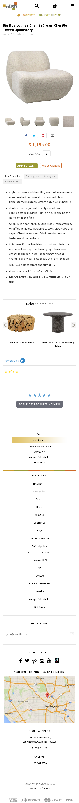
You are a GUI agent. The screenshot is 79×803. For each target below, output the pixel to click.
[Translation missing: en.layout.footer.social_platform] (57, 661)
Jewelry (38, 451)
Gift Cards (39, 462)
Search (39, 499)
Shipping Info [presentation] (32, 176)
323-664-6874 (39, 763)
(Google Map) (39, 747)
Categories (39, 491)
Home (6, 34)
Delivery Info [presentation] (50, 176)
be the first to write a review (39, 404)
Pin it (43, 135)
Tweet (34, 135)
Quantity (34, 153)
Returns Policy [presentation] (12, 181)
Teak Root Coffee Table (21, 342)
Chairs (32, 34)
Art (38, 434)
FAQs (39, 530)
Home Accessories (38, 446)
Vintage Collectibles (40, 457)
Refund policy (39, 546)
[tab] (13, 176)
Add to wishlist (51, 165)
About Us (39, 514)
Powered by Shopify (39, 788)
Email (52, 135)
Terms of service (39, 538)
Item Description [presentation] (13, 176)
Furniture (19, 34)
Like (26, 135)
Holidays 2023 (39, 560)
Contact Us (40, 522)
